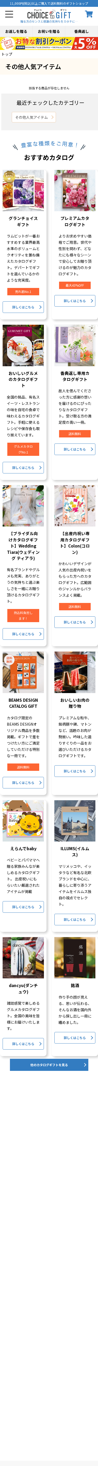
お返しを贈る (16, 31)
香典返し (81, 31)
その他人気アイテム (31, 117)
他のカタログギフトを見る (49, 1064)
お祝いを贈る (49, 31)
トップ (6, 54)
